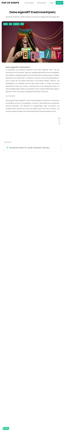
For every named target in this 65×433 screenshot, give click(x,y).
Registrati (59, 3)
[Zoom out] (59, 121)
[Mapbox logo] (8, 142)
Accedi (51, 3)
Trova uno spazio (29, 3)
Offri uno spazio (41, 3)
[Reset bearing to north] (59, 123)
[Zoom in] (59, 118)
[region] (32, 130)
